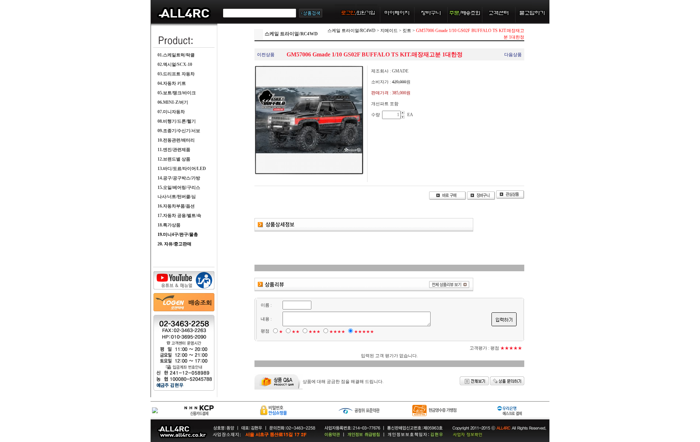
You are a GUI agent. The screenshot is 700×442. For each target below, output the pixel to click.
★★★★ (337, 331)
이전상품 (266, 54)
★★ (296, 331)
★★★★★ (364, 331)
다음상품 (513, 54)
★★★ (314, 331)
